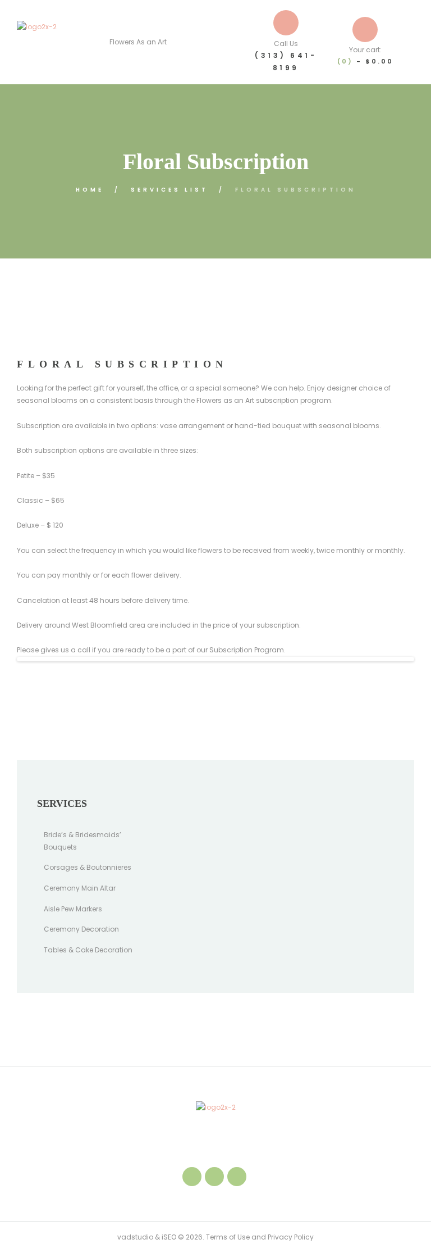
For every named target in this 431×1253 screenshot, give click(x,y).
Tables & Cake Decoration (88, 950)
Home (90, 189)
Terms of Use (227, 1237)
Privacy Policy (291, 1237)
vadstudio (135, 1237)
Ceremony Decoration (81, 929)
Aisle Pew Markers (73, 909)
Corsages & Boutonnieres (87, 867)
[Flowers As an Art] (37, 42)
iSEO (169, 1237)
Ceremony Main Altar (80, 888)
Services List (169, 189)
